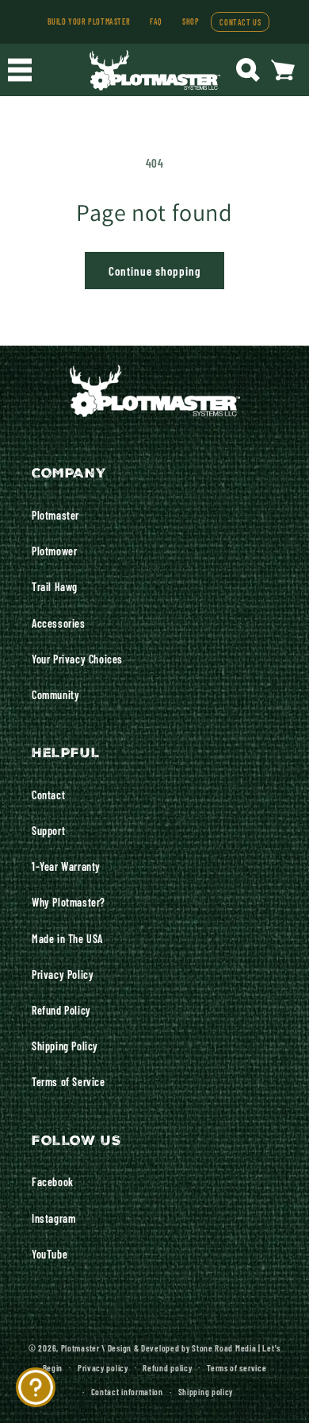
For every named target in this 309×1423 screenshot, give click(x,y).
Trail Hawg (55, 586)
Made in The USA (67, 938)
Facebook (53, 1181)
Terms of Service (68, 1081)
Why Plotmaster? (68, 902)
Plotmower (54, 550)
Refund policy (167, 1367)
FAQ (156, 21)
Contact (48, 794)
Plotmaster (55, 515)
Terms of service (236, 1367)
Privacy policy (103, 1367)
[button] (19, 69)
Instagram (53, 1218)
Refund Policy (61, 1010)
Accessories (59, 623)
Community (55, 694)
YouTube (49, 1254)
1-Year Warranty (66, 866)
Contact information (127, 1391)
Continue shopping (154, 270)
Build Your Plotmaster (89, 21)
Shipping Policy (65, 1045)
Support (48, 830)
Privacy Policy (62, 974)
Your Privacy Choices (77, 659)
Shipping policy (206, 1391)
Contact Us (240, 22)
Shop (190, 21)
